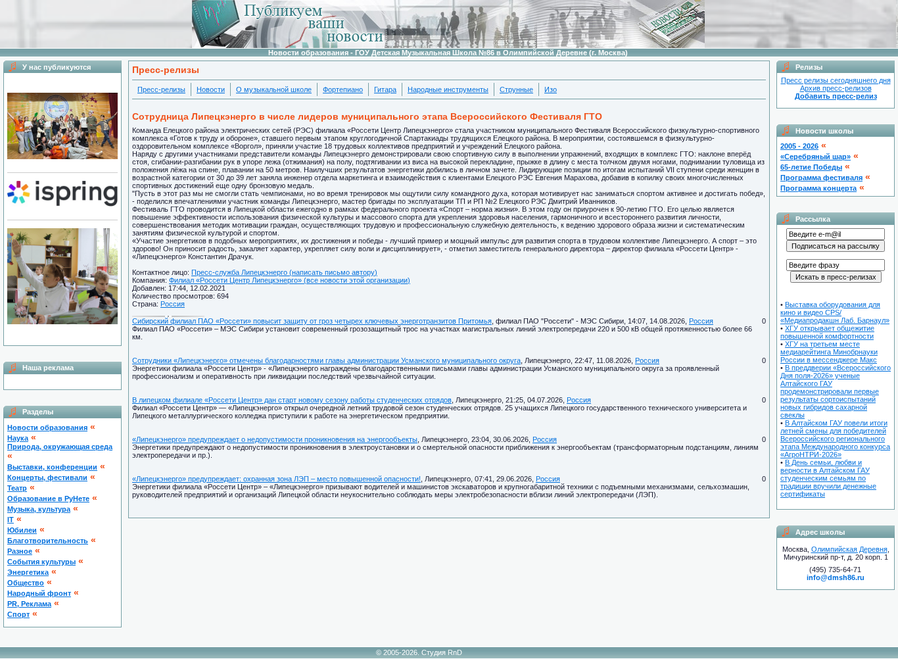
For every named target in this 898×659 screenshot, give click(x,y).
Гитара (385, 89)
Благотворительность (47, 541)
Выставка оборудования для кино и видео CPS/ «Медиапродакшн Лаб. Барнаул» (834, 312)
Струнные (516, 89)
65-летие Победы (811, 167)
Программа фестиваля (821, 178)
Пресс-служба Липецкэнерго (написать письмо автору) (284, 272)
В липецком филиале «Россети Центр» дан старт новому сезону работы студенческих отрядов (292, 400)
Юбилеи (22, 530)
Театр (17, 488)
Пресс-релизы (161, 89)
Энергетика (28, 572)
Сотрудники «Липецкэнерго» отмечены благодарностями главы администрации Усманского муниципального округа (326, 360)
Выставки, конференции (52, 467)
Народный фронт (39, 593)
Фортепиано (343, 89)
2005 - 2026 (799, 146)
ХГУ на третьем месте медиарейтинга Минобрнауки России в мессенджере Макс (829, 352)
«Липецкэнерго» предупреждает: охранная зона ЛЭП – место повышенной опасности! (276, 479)
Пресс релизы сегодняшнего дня (836, 80)
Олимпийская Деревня (849, 549)
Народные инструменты (448, 89)
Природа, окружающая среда (59, 447)
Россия (172, 304)
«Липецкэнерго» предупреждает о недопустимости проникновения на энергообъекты (274, 439)
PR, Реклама (29, 604)
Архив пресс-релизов (836, 88)
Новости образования (47, 427)
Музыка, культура (38, 509)
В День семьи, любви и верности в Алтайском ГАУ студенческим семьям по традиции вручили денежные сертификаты (828, 478)
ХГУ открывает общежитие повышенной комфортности (827, 332)
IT (10, 520)
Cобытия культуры (41, 562)
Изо (550, 89)
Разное (19, 551)
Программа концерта (818, 188)
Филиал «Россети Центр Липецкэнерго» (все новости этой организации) (289, 280)
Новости (211, 89)
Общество (25, 583)
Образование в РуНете (48, 498)
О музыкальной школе (274, 89)
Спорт (18, 614)
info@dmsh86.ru (835, 577)
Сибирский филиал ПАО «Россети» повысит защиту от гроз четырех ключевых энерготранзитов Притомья (312, 321)
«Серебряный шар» (815, 156)
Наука (17, 438)
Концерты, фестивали (47, 477)
